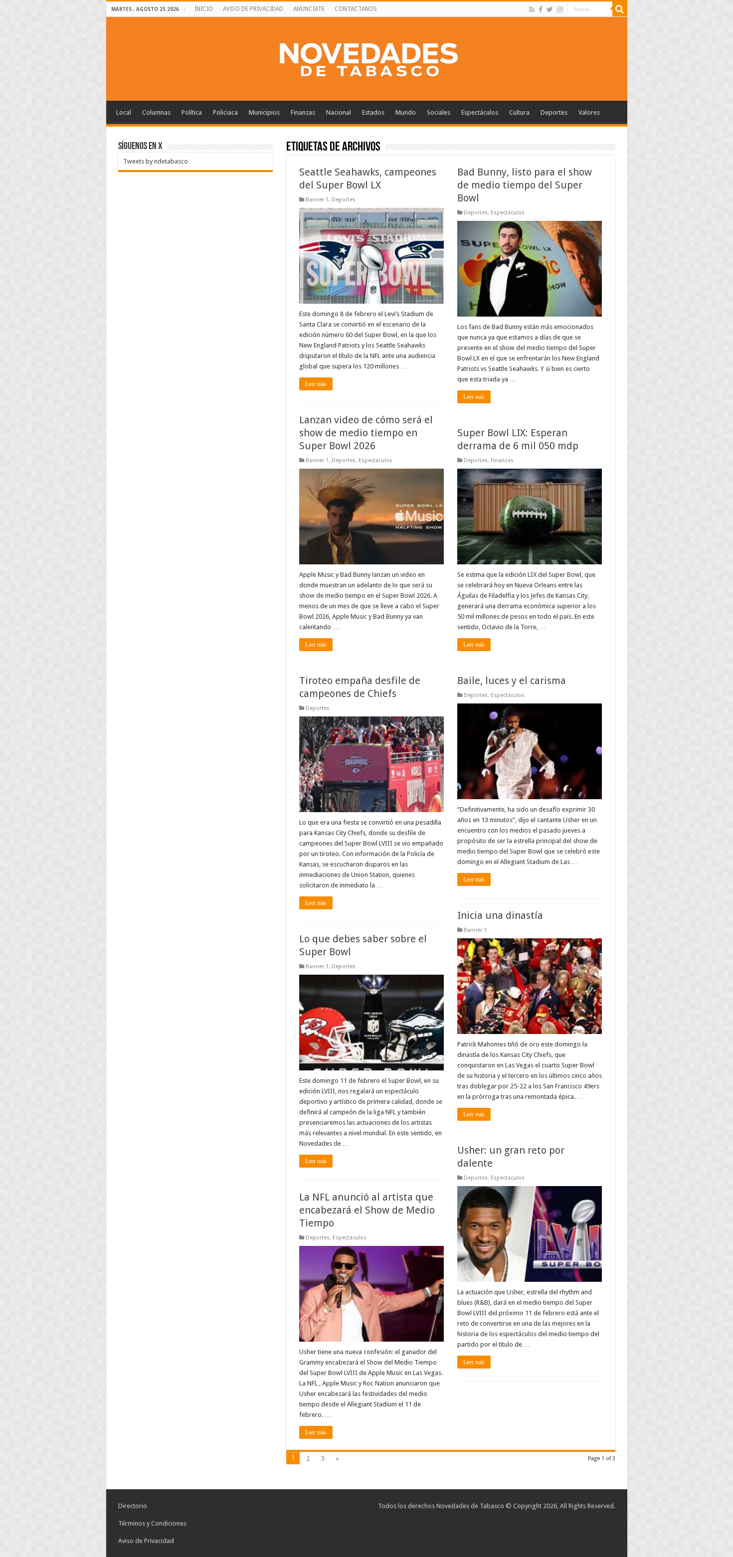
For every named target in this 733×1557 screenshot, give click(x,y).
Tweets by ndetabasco (155, 161)
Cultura (519, 112)
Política (192, 112)
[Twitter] (550, 9)
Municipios (264, 112)
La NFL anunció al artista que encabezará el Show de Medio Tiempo (367, 1210)
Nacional (338, 112)
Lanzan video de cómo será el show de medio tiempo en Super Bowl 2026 (366, 433)
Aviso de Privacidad (146, 1541)
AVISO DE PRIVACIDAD (253, 8)
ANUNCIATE (309, 8)
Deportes (554, 112)
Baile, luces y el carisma (511, 681)
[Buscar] (619, 8)
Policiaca (225, 112)
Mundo (405, 112)
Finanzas (303, 112)
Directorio (132, 1506)
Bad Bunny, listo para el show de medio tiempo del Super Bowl (524, 185)
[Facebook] (541, 9)
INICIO (203, 8)
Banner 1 (317, 199)
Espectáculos (479, 112)
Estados (373, 112)
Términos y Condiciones (152, 1523)
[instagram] (560, 9)
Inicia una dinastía (500, 915)
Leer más (316, 383)
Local (123, 112)
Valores (589, 112)
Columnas (156, 112)
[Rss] (532, 9)
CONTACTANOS (356, 8)
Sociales (438, 112)
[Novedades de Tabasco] (366, 57)
